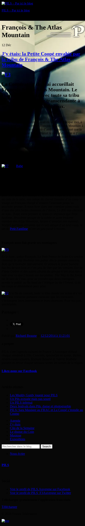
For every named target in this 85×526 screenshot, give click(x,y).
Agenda (15, 420)
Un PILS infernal (21, 402)
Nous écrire (17, 453)
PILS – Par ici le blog (16, 10)
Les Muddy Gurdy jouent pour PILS (34, 395)
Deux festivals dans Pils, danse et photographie (40, 406)
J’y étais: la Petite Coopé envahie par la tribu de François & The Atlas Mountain (41, 59)
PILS (5, 465)
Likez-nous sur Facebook (19, 371)
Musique (15, 435)
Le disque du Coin (22, 431)
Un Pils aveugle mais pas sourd (30, 399)
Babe (19, 166)
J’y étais (15, 424)
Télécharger (9, 507)
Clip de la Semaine (22, 428)
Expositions (17, 439)
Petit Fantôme (19, 228)
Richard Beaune (26, 335)
